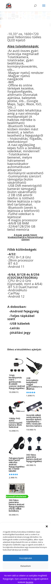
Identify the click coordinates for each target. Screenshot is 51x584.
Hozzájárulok (25, 558)
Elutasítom (25, 565)
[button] (46, 526)
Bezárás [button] (29, 582)
